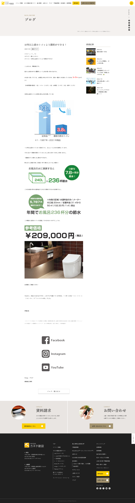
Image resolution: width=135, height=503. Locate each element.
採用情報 (69, 3)
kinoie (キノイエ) (58, 464)
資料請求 (76, 3)
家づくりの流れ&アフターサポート (58, 473)
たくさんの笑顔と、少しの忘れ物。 (103, 62)
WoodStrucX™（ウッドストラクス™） (83, 451)
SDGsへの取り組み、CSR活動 (81, 464)
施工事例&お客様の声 (78, 444)
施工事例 (39, 3)
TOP (54, 444)
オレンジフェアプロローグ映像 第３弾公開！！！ (103, 92)
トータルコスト (60, 461)
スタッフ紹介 (76, 477)
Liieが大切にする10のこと (63, 456)
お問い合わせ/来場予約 (88, 3)
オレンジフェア (100, 444)
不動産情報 (56, 3)
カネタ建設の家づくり (30, 3)
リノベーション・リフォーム (61, 478)
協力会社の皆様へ (101, 454)
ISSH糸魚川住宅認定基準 (79, 457)
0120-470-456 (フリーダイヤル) (33, 458)
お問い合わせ (102, 480)
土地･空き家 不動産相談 (103, 461)
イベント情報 (19, 3)
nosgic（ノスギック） (60, 466)
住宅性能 (58, 458)
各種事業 (98, 447)
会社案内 (63, 3)
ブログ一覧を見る (53, 391)
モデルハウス (76, 470)
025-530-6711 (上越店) (30, 468)
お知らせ (45, 3)
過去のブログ (35, 49)
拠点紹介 (75, 466)
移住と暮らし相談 (101, 464)
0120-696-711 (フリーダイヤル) (32, 470)
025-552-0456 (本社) (30, 456)
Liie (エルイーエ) (58, 453)
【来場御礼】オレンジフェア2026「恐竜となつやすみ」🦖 (103, 72)
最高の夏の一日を (102, 52)
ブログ (50, 3)
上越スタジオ (76, 473)
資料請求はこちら (30, 426)
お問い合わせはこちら (99, 426)
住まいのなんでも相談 (102, 457)
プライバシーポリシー (102, 468)
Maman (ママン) (58, 469)
